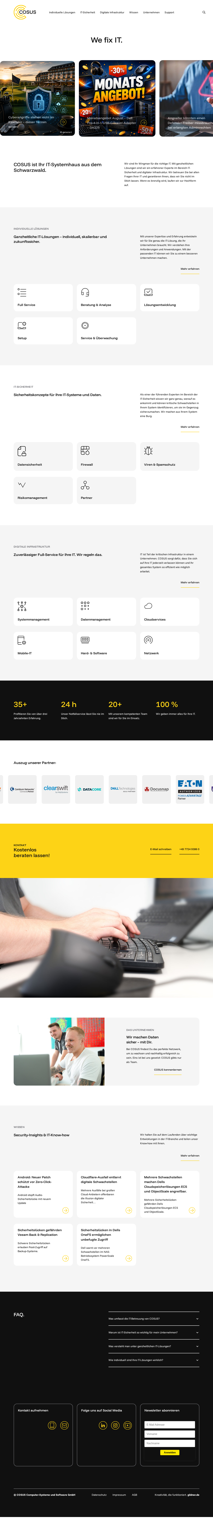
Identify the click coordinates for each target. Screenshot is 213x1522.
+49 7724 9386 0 (189, 849)
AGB (134, 1494)
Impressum (119, 1494)
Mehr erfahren (190, 268)
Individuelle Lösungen (62, 12)
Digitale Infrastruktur (112, 12)
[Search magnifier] (204, 12)
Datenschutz (99, 1494)
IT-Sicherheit (87, 12)
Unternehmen (151, 12)
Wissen (133, 12)
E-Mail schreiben (160, 849)
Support (169, 12)
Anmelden (170, 1452)
